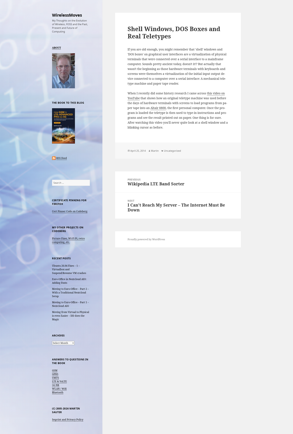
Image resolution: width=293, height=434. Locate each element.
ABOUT (56, 47)
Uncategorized (172, 150)
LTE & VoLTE (59, 381)
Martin (155, 150)
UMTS (55, 377)
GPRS (55, 374)
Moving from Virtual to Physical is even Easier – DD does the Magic (70, 315)
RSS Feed (61, 158)
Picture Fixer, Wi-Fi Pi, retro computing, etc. (68, 240)
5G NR (55, 385)
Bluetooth (57, 392)
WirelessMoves (67, 15)
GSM (54, 370)
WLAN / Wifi (59, 388)
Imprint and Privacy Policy (67, 419)
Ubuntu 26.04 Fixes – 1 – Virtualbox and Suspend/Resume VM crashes (69, 269)
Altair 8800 (158, 108)
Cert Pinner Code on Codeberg (69, 211)
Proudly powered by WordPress (146, 239)
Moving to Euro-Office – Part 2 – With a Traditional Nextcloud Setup (70, 292)
